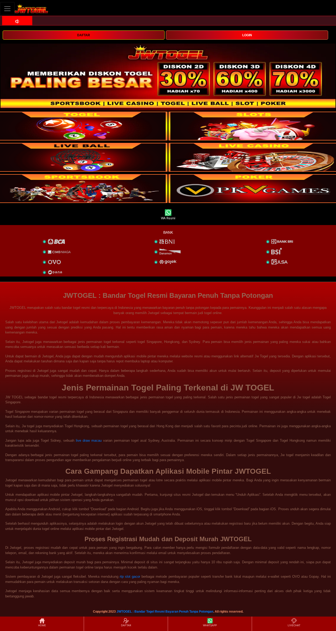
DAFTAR (83, 35)
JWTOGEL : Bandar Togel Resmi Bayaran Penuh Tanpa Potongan (165, 611)
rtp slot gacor (130, 576)
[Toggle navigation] (7, 8)
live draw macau (89, 440)
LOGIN (247, 35)
